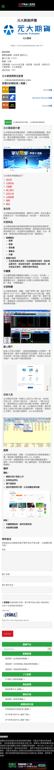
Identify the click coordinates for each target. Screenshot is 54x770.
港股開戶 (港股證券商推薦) (16, 669)
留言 (4, 549)
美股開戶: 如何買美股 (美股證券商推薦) (21, 664)
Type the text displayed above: (15, 620)
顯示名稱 (6, 574)
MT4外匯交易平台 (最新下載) (17, 714)
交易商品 (10, 183)
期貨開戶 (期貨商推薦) (14, 699)
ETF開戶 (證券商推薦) (14, 679)
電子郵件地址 (8, 585)
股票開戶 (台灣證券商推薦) (16, 659)
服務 (8, 200)
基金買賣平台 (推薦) (13, 689)
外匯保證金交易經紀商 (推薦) (17, 709)
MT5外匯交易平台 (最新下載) (17, 720)
